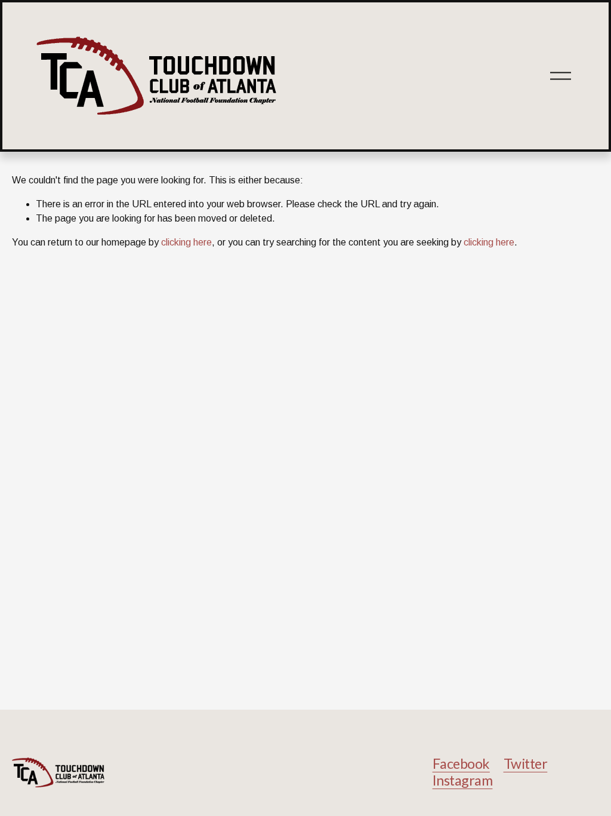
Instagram (463, 780)
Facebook (461, 764)
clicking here (186, 242)
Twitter (526, 764)
